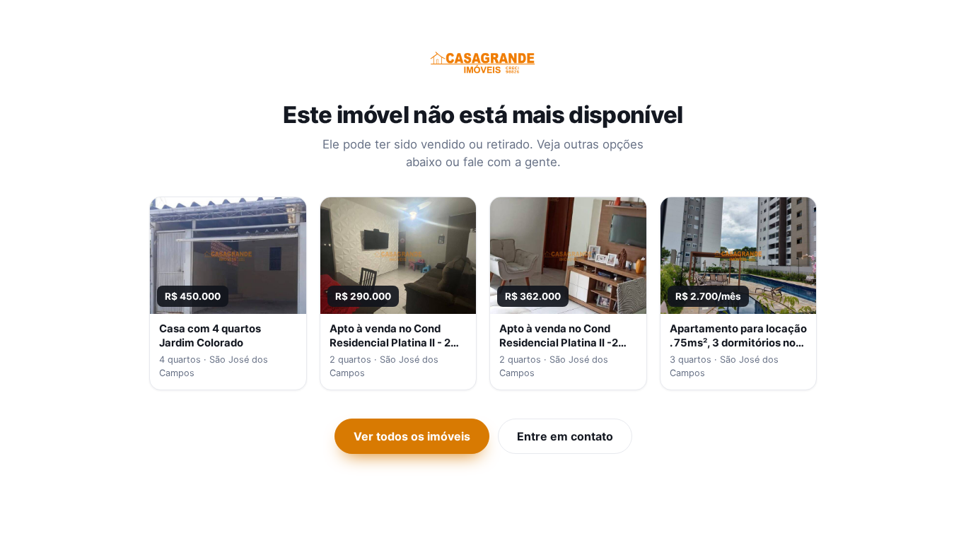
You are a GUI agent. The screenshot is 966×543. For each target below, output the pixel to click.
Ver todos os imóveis (412, 436)
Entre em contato (565, 436)
